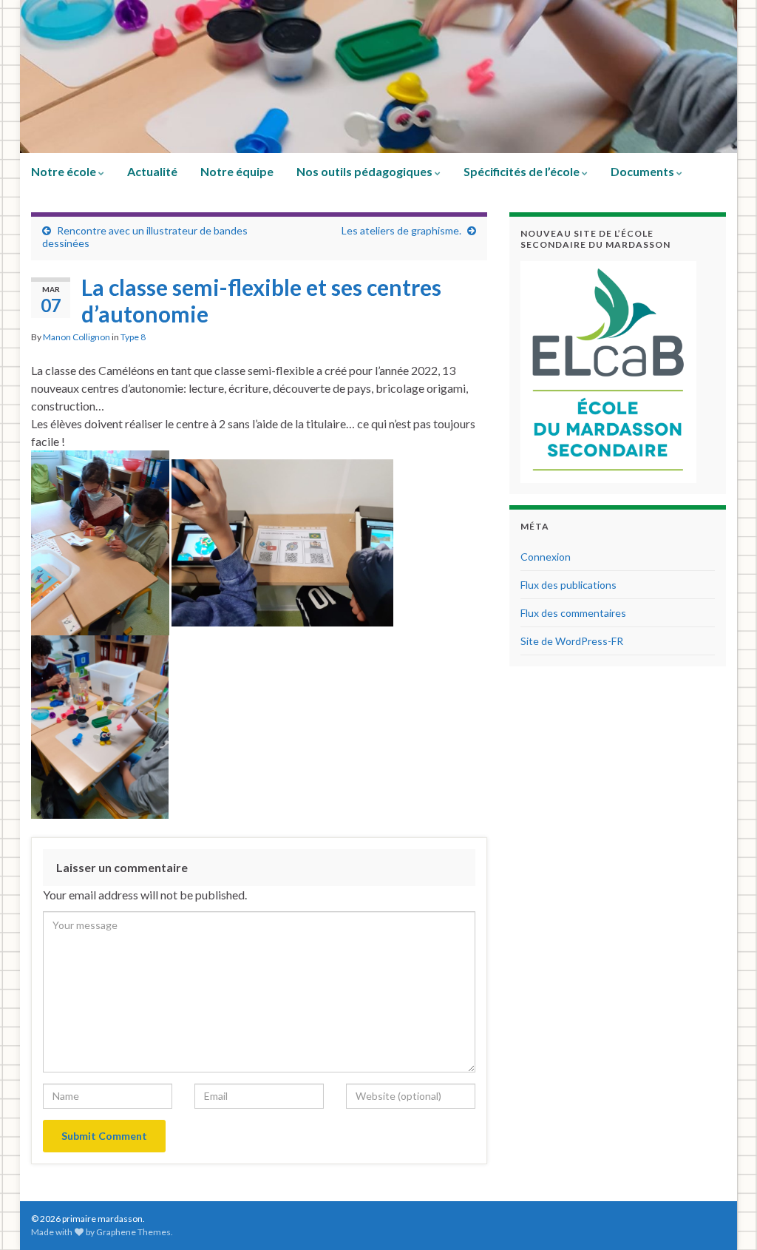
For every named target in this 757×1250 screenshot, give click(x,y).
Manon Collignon (76, 336)
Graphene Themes (133, 1231)
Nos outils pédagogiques (365, 171)
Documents (643, 171)
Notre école (64, 171)
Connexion (545, 556)
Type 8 (133, 336)
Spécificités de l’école (523, 171)
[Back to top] (723, 1216)
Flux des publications (568, 584)
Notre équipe (237, 171)
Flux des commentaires (573, 613)
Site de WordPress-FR (571, 641)
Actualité (152, 171)
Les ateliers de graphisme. (401, 230)
